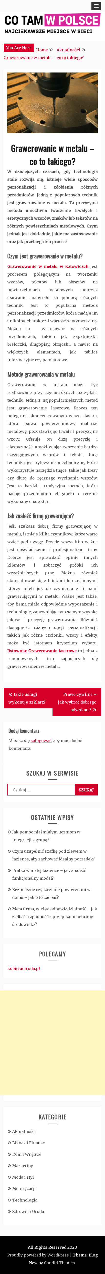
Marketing (22, 1165)
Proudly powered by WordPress (38, 1255)
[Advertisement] (52, 1042)
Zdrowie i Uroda (28, 1211)
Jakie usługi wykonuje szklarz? (27, 698)
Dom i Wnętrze (26, 1154)
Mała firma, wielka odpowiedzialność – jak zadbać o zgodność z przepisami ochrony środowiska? (54, 916)
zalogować (41, 740)
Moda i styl (23, 1177)
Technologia (24, 1200)
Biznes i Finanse (28, 1142)
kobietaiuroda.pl (23, 968)
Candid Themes (59, 1262)
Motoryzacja (24, 1188)
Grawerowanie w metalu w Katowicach (47, 266)
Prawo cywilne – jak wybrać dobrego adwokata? (77, 702)
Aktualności (24, 1131)
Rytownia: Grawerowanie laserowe (42, 650)
